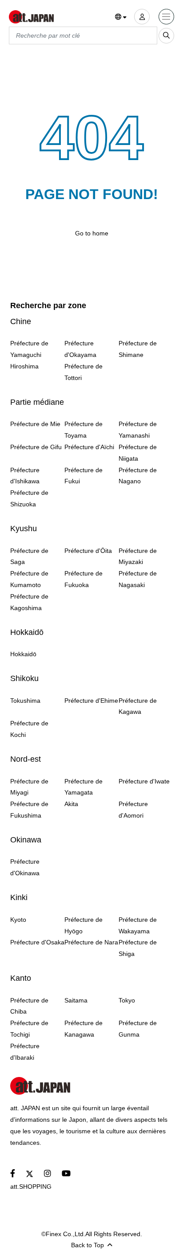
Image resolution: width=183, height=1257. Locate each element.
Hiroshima (24, 366)
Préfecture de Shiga (138, 948)
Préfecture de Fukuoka (83, 579)
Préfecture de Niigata (138, 452)
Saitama (76, 1000)
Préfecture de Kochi (29, 729)
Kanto (20, 978)
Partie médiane (37, 402)
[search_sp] (166, 35)
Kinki (19, 897)
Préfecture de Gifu (36, 446)
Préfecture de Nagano (138, 475)
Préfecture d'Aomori (133, 809)
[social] (12, 1174)
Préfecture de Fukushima (29, 809)
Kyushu (23, 528)
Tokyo (127, 1000)
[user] (142, 16)
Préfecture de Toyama (83, 429)
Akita (71, 803)
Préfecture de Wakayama (138, 925)
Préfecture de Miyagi (29, 787)
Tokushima (25, 700)
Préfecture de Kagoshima (29, 602)
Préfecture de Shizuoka (29, 498)
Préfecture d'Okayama (80, 349)
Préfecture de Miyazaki (138, 556)
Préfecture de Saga (29, 556)
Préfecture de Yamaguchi (29, 349)
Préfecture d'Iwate (144, 781)
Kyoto (18, 919)
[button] (121, 17)
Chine (20, 321)
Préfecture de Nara (91, 942)
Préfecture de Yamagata (83, 787)
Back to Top (87, 1245)
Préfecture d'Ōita (88, 550)
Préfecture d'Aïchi (89, 446)
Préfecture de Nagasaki (138, 579)
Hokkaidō (27, 632)
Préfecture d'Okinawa (25, 867)
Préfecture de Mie (35, 423)
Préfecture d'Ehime (91, 700)
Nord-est (25, 759)
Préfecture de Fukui (83, 475)
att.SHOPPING (31, 1186)
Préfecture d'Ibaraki (25, 1051)
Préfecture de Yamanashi (138, 429)
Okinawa (25, 839)
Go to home (91, 233)
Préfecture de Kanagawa (83, 1028)
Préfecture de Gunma (138, 1028)
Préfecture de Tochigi (29, 1028)
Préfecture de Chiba (29, 1006)
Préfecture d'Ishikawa (25, 475)
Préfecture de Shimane (138, 349)
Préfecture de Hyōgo (83, 925)
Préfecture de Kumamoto (29, 579)
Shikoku (24, 678)
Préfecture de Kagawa (138, 706)
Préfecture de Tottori (83, 372)
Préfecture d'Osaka (37, 942)
